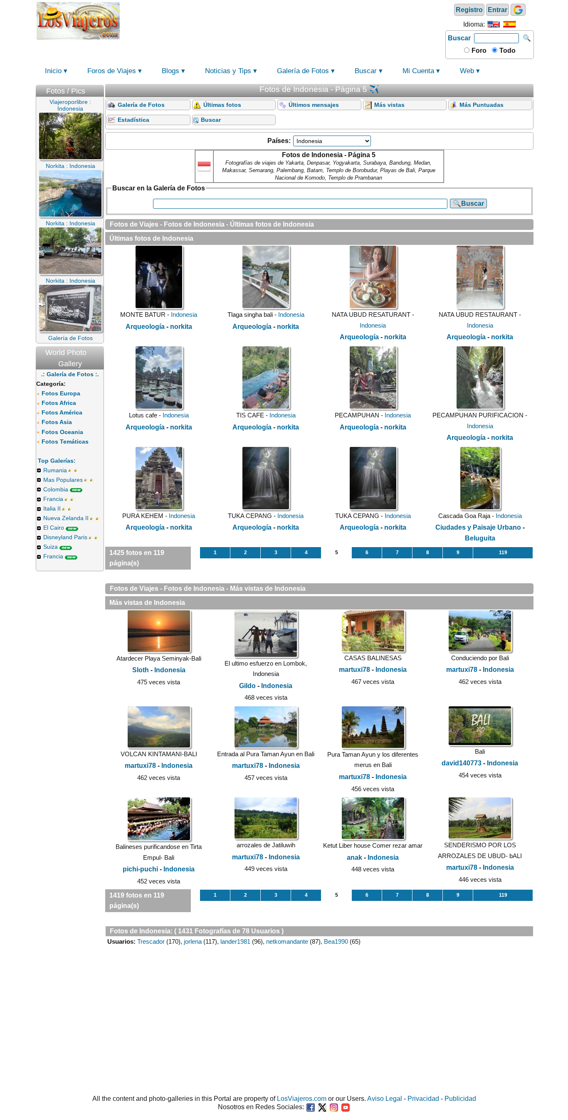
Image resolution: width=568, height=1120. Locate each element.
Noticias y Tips (228, 71)
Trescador (151, 941)
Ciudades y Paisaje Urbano (478, 527)
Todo (507, 50)
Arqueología (145, 326)
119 (503, 552)
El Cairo (53, 527)
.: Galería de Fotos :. (70, 374)
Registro (469, 9)
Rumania (55, 470)
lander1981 (235, 941)
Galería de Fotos (303, 71)
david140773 (462, 763)
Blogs (170, 71)
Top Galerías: (57, 460)
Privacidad (423, 1098)
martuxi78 (354, 669)
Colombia (55, 489)
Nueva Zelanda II (66, 518)
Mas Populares (63, 479)
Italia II (52, 508)
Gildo (247, 685)
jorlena (193, 941)
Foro (478, 50)
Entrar (497, 9)
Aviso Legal (384, 1098)
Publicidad (460, 1098)
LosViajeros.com (301, 1098)
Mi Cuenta (418, 71)
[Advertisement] (282, 20)
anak (354, 857)
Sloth (140, 669)
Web (467, 71)
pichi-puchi (140, 869)
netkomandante (287, 941)
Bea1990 (336, 941)
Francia (53, 499)
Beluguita (480, 538)
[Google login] (518, 10)
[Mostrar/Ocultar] (100, 89)
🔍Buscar (468, 203)
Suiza (50, 546)
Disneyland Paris (65, 537)
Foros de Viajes (111, 71)
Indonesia (184, 314)
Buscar (459, 38)
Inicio (53, 71)
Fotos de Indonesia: (141, 931)
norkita (181, 326)
